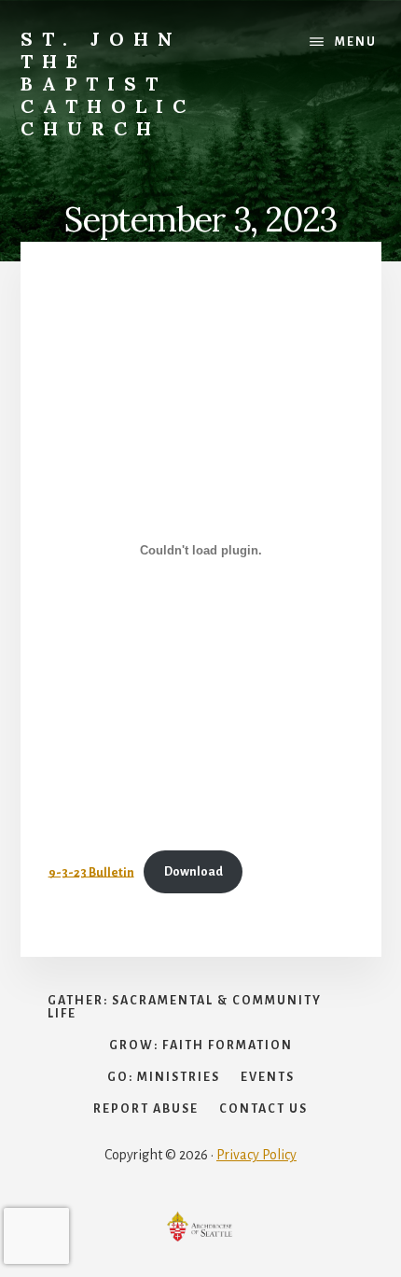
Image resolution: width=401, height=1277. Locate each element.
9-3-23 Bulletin (91, 871)
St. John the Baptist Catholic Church (108, 83)
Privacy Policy (256, 1154)
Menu (356, 42)
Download (193, 871)
